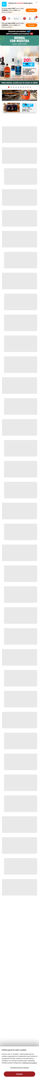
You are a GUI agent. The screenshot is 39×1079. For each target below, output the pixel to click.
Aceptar (19, 1074)
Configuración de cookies (19, 1068)
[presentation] (2, 60)
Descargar (31, 10)
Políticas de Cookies (29, 1063)
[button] (24, 18)
